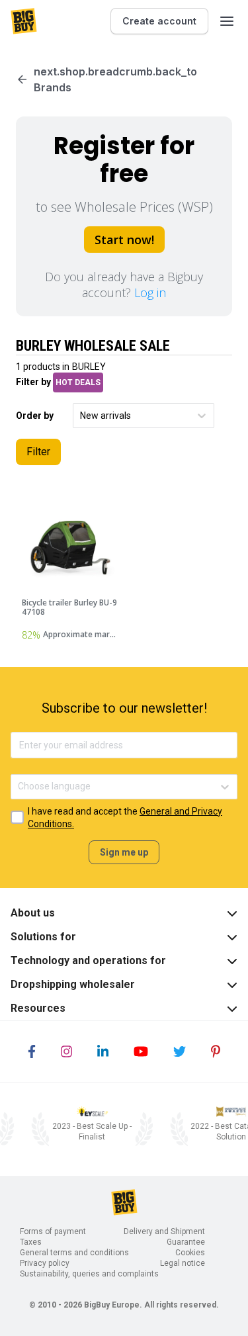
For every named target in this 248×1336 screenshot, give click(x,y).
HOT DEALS (78, 382)
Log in (150, 292)
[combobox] (81, 416)
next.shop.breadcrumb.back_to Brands (115, 79)
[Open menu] (227, 21)
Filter (38, 451)
